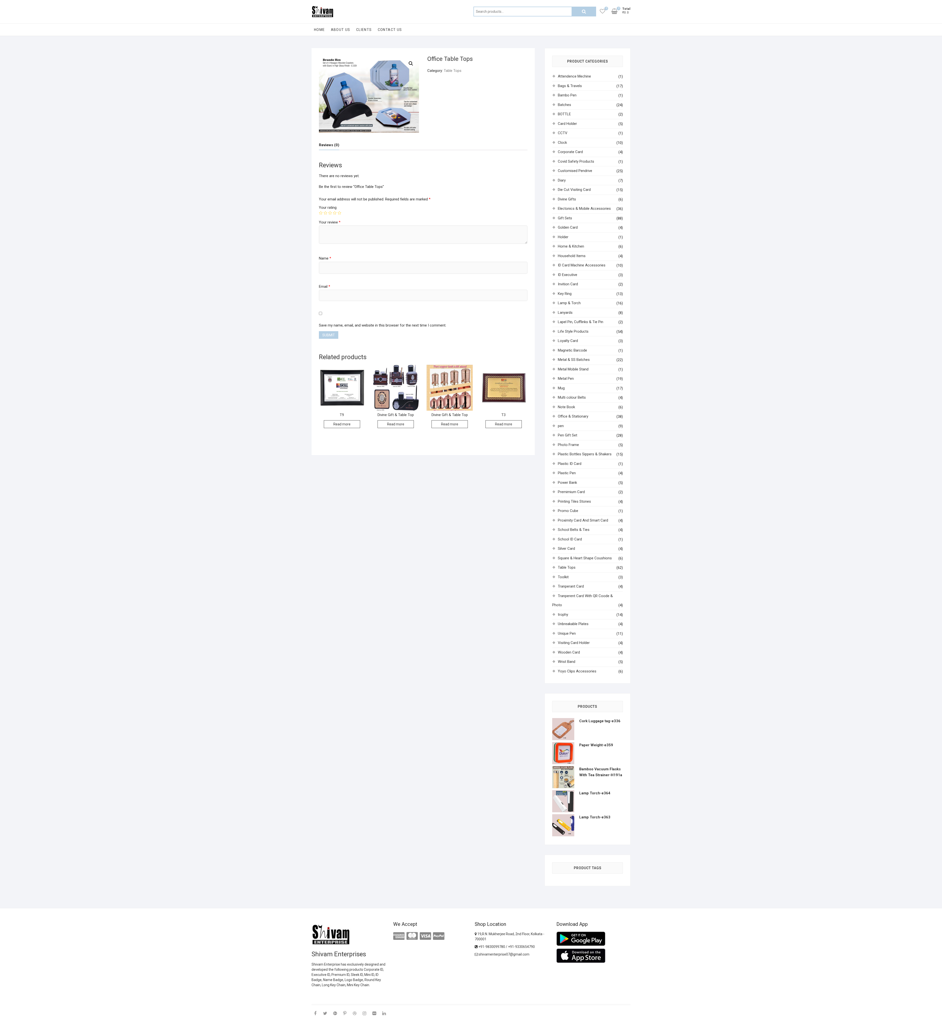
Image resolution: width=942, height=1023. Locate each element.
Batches (564, 105)
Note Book (566, 407)
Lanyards (565, 312)
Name (325, 258)
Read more (342, 424)
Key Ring (565, 293)
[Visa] (425, 936)
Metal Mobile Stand (573, 369)
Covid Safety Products (576, 161)
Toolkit (563, 577)
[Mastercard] (412, 936)
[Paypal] (438, 936)
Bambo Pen (567, 95)
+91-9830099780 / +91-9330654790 (506, 947)
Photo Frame (568, 445)
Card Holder (567, 123)
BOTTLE (564, 114)
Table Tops (452, 70)
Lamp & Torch (569, 303)
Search (584, 11)
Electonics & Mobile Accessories (584, 208)
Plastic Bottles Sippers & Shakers (585, 454)
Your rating (328, 207)
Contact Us (390, 30)
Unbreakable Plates (573, 624)
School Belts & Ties (573, 529)
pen (561, 426)
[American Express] (399, 936)
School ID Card (570, 539)
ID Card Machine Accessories (581, 265)
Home (319, 30)
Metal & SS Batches (574, 359)
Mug (561, 388)
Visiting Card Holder (574, 643)
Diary (562, 180)
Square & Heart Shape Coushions (585, 558)
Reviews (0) (329, 145)
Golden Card (568, 227)
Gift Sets (565, 218)
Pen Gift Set (567, 435)
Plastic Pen (567, 473)
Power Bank (567, 482)
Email (324, 286)
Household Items (572, 256)
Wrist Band (566, 661)
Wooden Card (569, 652)
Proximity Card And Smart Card (583, 520)
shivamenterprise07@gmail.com (503, 954)
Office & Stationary (573, 416)
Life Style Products (573, 331)
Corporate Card (570, 152)
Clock (562, 142)
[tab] (329, 145)
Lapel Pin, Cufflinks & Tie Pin (580, 322)
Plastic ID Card (569, 463)
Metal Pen (566, 378)
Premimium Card (571, 492)
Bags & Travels (570, 86)
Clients (364, 30)
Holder (563, 237)
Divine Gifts (567, 199)
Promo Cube (568, 511)
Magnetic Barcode (572, 350)
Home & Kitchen (571, 246)
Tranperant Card (571, 586)
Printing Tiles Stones (574, 501)
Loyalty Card (568, 341)
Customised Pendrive (575, 171)
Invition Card (568, 284)
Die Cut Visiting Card (574, 189)
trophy (563, 614)
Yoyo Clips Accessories (577, 671)
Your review (329, 222)
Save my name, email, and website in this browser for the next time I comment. (382, 325)
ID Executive (567, 275)
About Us (340, 30)
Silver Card (566, 548)
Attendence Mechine (574, 76)
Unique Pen (567, 633)
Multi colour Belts (572, 397)
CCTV (562, 133)
